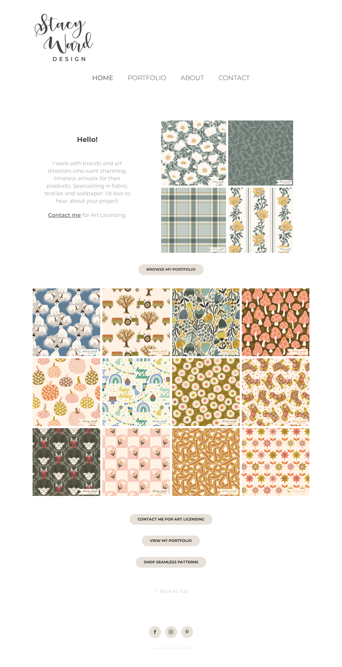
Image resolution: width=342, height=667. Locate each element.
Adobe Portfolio (181, 648)
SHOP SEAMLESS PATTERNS (171, 562)
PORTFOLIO (147, 78)
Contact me (64, 215)
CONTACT (234, 78)
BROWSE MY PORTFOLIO (171, 269)
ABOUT (192, 78)
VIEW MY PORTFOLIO (171, 541)
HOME (102, 78)
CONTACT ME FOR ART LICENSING (171, 519)
